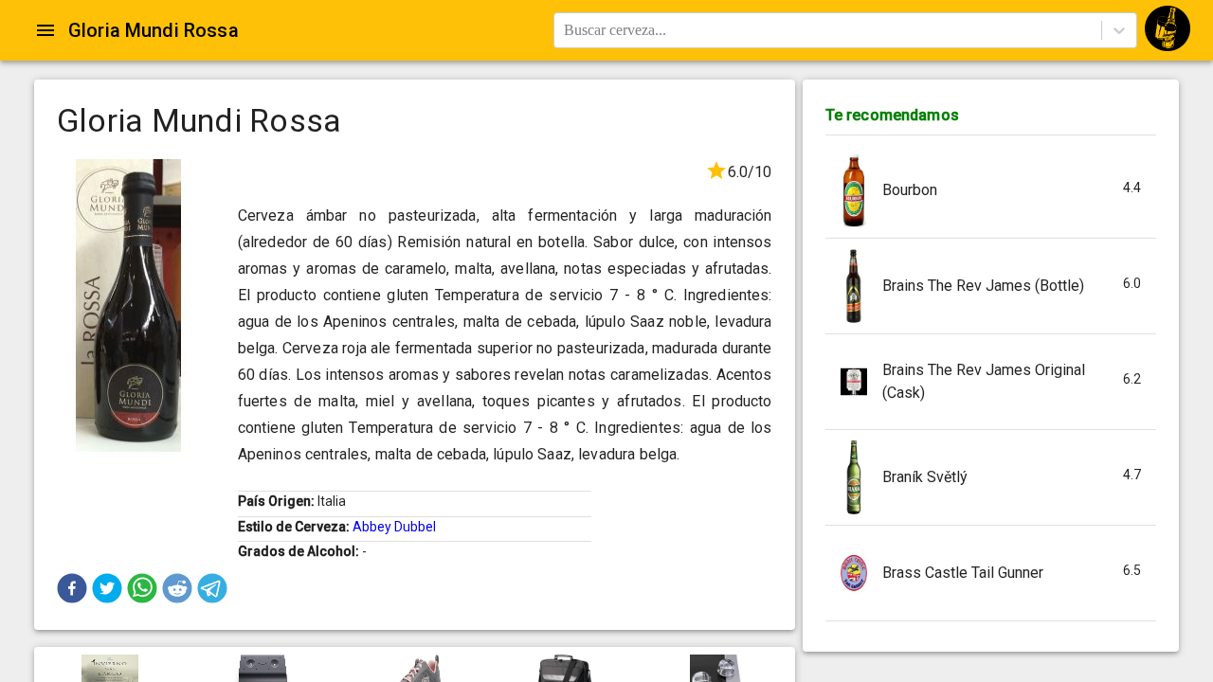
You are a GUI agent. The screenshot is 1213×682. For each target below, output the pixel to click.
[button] (72, 588)
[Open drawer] (45, 30)
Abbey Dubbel (394, 526)
